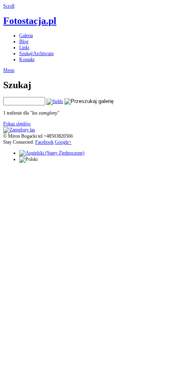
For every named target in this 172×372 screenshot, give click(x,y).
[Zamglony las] (19, 130)
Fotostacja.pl (29, 21)
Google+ (63, 142)
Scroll (8, 6)
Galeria (26, 35)
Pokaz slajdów (17, 124)
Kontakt (26, 59)
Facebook (44, 142)
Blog (23, 41)
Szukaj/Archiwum (36, 53)
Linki (24, 47)
